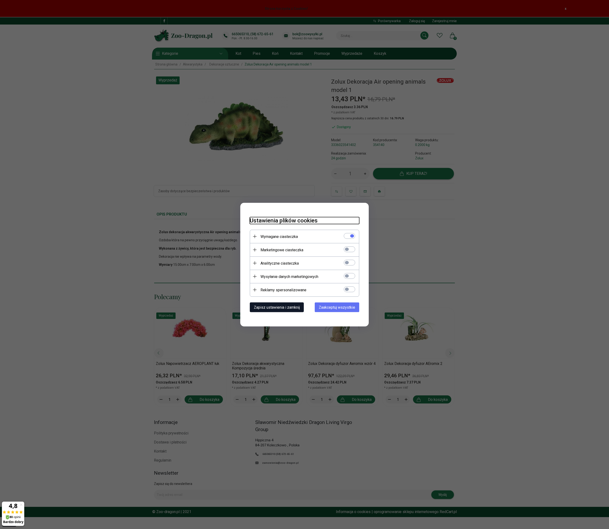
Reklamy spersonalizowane (283, 289)
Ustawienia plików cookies (284, 220)
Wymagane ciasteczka (279, 236)
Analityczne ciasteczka (279, 263)
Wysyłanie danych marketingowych (289, 276)
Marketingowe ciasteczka (281, 249)
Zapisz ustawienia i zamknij (277, 307)
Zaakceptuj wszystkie (337, 307)
